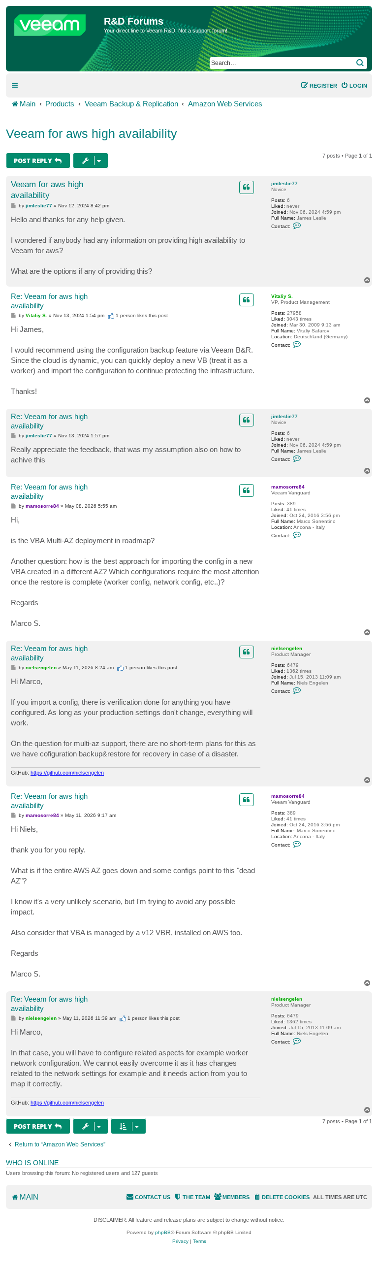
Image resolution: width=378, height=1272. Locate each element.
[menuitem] (354, 86)
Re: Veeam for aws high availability (49, 301)
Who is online (32, 1163)
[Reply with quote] (246, 187)
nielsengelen (286, 648)
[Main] (56, 22)
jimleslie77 (284, 183)
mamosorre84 (288, 486)
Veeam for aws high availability (91, 133)
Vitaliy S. (282, 296)
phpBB (163, 1232)
